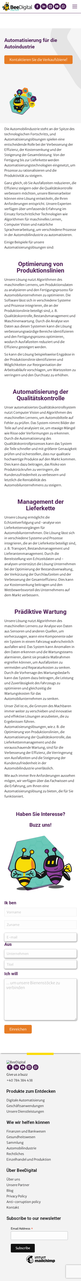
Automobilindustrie (21, 1148)
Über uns (13, 1179)
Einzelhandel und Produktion (28, 1159)
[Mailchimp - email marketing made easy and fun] (40, 1263)
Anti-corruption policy (23, 1202)
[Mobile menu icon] (75, 6)
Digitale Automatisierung (25, 1100)
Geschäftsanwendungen (25, 1106)
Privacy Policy (16, 1196)
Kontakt (12, 1207)
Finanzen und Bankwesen (26, 1131)
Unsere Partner (17, 1185)
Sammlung (15, 1142)
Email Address (22, 1229)
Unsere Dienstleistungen (25, 1111)
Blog (9, 1190)
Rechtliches (15, 1154)
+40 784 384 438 (19, 1080)
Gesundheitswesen (20, 1137)
